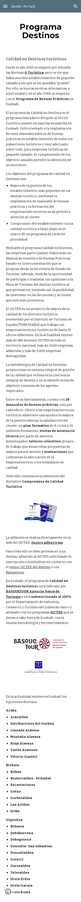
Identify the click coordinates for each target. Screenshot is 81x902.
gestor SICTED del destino (29, 567)
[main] (40, 31)
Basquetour (15, 572)
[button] (5, 6)
